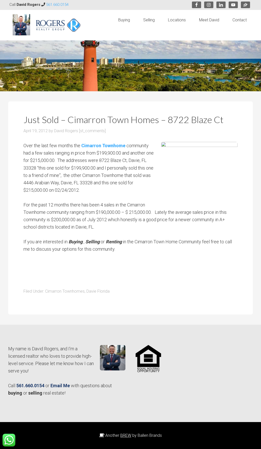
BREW (125, 435)
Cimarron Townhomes (65, 291)
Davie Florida (98, 291)
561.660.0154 (57, 4)
